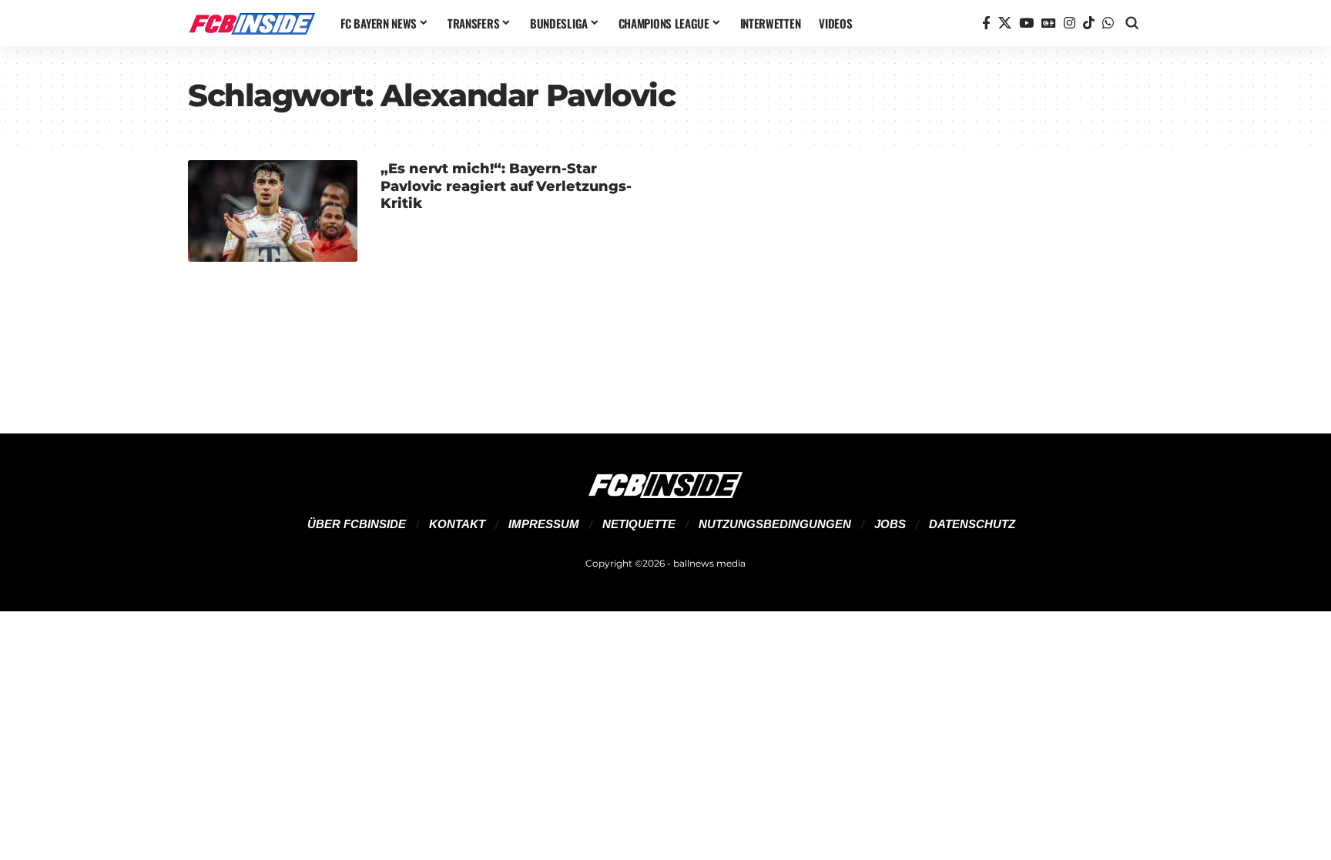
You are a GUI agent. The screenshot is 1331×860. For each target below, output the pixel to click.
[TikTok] (1088, 23)
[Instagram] (1069, 23)
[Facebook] (986, 23)
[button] (1132, 23)
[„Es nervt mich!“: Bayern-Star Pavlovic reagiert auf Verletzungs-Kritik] (272, 211)
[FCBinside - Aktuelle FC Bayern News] (252, 23)
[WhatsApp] (1108, 23)
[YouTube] (1026, 23)
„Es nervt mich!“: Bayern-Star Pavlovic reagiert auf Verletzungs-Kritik (506, 186)
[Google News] (1049, 23)
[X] (1004, 23)
